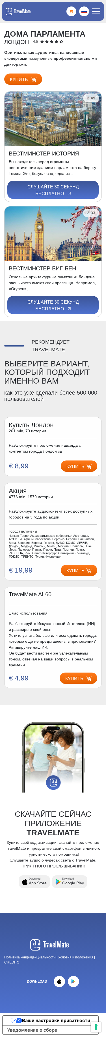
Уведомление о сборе (32, 1030)
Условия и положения (76, 957)
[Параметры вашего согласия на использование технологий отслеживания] (96, 1027)
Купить (19, 79)
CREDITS (11, 962)
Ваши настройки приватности (56, 1020)
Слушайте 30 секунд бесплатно (53, 190)
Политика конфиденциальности (30, 957)
